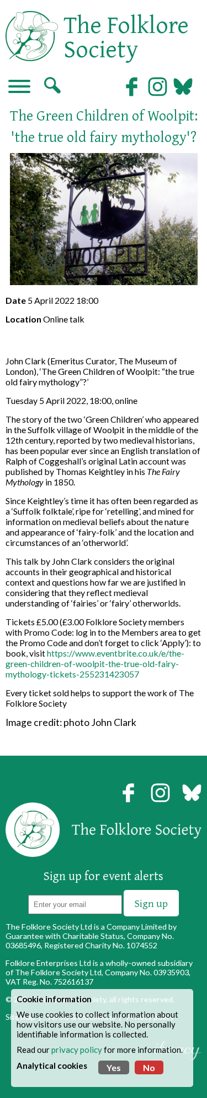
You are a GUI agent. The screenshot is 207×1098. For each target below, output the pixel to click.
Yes (114, 1067)
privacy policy (76, 1050)
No (149, 1067)
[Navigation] (19, 87)
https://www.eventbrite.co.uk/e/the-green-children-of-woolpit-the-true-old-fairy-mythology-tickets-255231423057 (95, 663)
